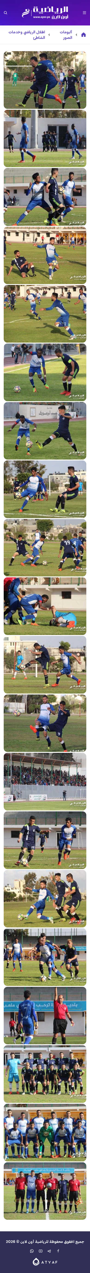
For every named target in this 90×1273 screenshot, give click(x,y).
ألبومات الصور (66, 35)
